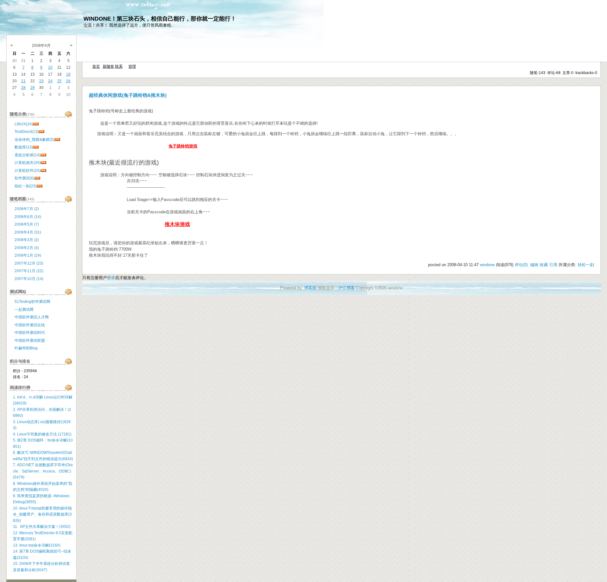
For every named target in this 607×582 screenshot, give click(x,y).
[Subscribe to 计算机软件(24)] (43, 170)
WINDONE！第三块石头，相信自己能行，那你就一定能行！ (159, 19)
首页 (96, 66)
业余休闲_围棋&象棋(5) (34, 139)
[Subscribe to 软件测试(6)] (37, 178)
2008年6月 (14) (28, 217)
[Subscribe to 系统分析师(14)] (43, 155)
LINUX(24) (24, 124)
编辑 (534, 264)
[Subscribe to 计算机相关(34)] (43, 162)
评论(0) (521, 264)
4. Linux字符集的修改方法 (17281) (42, 434)
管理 (132, 66)
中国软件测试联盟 (30, 340)
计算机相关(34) (27, 162)
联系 (119, 66)
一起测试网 (24, 309)
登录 (111, 277)
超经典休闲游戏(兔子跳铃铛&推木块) (128, 95)
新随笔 (108, 66)
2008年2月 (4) (27, 248)
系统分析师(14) (27, 155)
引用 (553, 264)
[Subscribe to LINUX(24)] (36, 124)
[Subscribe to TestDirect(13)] (41, 131)
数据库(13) (24, 147)
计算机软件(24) (27, 170)
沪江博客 (346, 287)
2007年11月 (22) (29, 271)
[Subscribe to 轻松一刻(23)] (39, 186)
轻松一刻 (586, 264)
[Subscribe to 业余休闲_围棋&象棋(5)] (57, 139)
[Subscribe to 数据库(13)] (36, 147)
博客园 (310, 287)
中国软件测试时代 (30, 332)
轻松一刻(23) (26, 186)
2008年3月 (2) (27, 240)
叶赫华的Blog (26, 348)
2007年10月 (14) (29, 279)
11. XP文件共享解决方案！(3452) (42, 526)
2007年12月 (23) (29, 263)
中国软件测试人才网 (32, 317)
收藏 (544, 264)
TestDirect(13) (27, 131)
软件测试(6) (24, 178)
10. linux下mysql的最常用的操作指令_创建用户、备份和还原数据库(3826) (42, 514)
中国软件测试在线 (30, 325)
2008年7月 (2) (27, 209)
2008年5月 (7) (27, 224)
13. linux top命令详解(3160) (36, 545)
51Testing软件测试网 (32, 301)
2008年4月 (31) (28, 232)
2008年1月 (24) (28, 255)
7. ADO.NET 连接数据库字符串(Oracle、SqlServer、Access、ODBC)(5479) (43, 471)
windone (487, 264)
